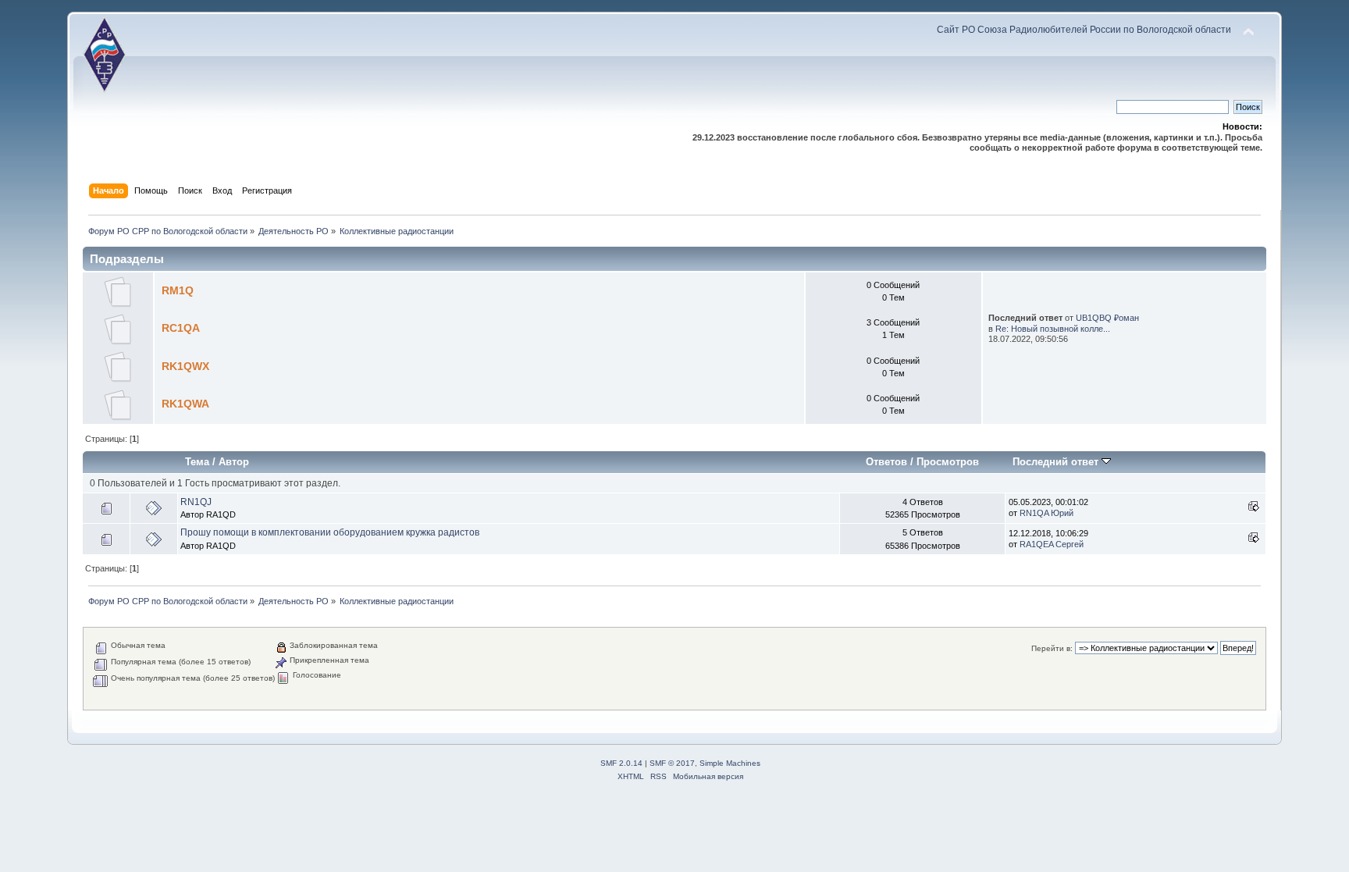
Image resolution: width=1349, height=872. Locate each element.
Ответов (886, 462)
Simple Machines (729, 763)
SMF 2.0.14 (621, 763)
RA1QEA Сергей (1052, 544)
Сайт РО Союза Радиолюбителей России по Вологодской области (1084, 29)
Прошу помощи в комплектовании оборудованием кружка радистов (329, 532)
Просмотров (948, 462)
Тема (197, 462)
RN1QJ (196, 502)
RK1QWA (185, 404)
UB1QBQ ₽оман (1107, 317)
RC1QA (181, 328)
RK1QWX (185, 366)
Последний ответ (1057, 462)
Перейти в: (1052, 648)
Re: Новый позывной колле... (1052, 328)
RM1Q (178, 291)
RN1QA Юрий (1046, 513)
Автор (234, 462)
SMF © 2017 (672, 763)
